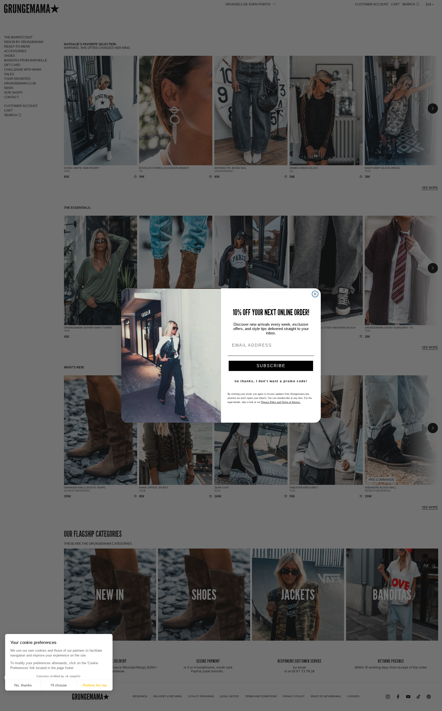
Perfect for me (95, 685)
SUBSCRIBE (271, 366)
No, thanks (23, 685)
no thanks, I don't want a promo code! (271, 381)
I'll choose (59, 685)
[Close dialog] (315, 294)
